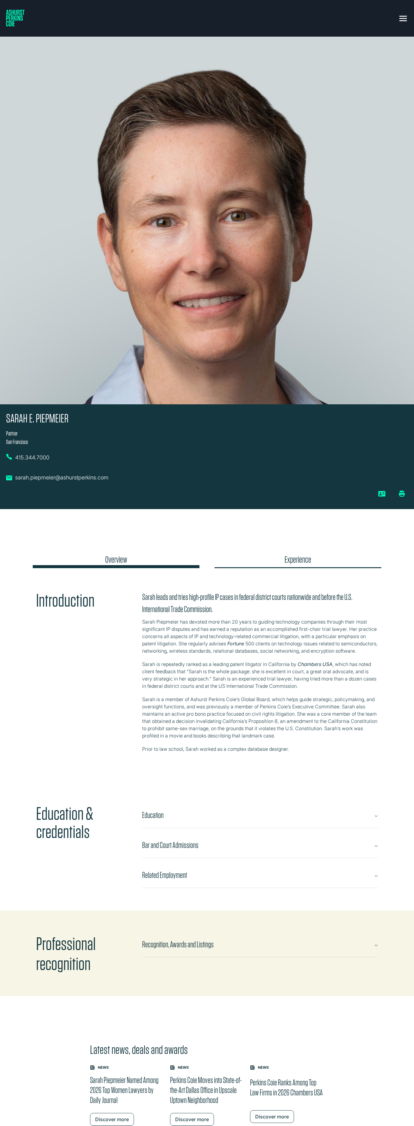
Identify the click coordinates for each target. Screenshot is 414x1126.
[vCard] (382, 496)
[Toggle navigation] (403, 17)
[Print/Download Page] (402, 494)
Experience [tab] (298, 560)
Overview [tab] (116, 560)
